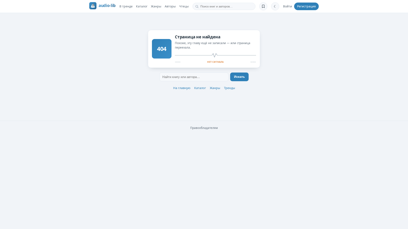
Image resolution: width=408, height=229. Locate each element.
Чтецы (184, 6)
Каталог (141, 6)
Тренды (229, 88)
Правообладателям (204, 128)
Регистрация (306, 6)
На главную (181, 88)
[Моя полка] (263, 6)
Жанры (156, 6)
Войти (287, 6)
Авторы (170, 6)
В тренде (126, 6)
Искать (239, 76)
